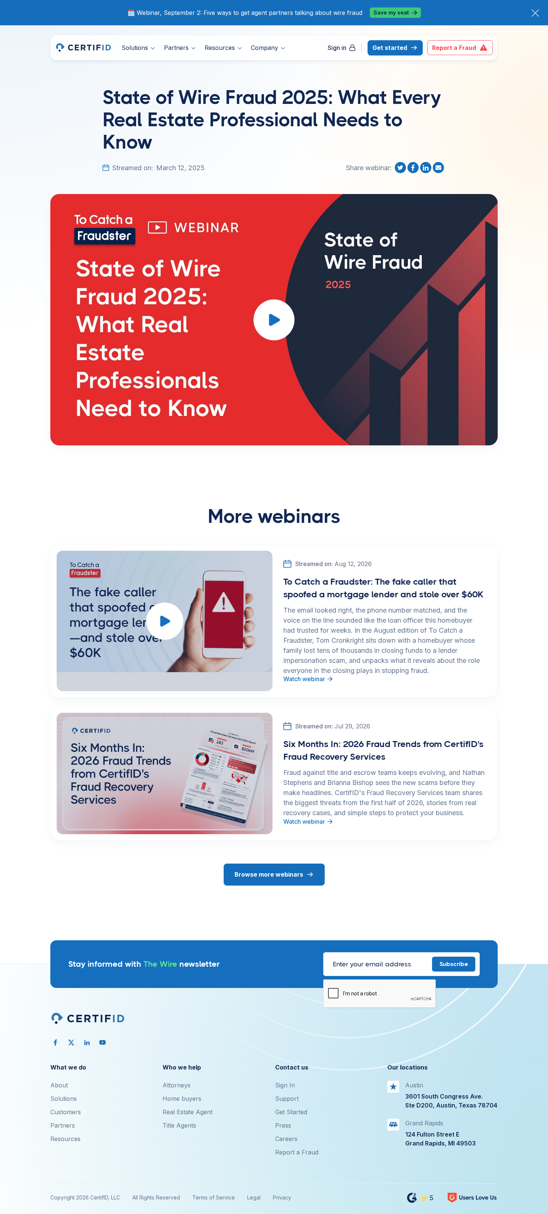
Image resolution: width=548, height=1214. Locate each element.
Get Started (291, 1112)
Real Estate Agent (187, 1112)
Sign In (285, 1085)
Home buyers (182, 1098)
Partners (62, 1125)
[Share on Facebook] (413, 167)
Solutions (63, 1098)
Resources (65, 1139)
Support (287, 1098)
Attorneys (176, 1085)
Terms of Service (213, 1197)
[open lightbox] (274, 319)
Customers (65, 1112)
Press (283, 1125)
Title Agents (179, 1125)
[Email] (439, 167)
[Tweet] (401, 167)
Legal (254, 1197)
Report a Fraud (296, 1152)
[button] (138, 47)
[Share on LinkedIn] (426, 167)
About (59, 1085)
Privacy (282, 1197)
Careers (286, 1139)
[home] (83, 47)
